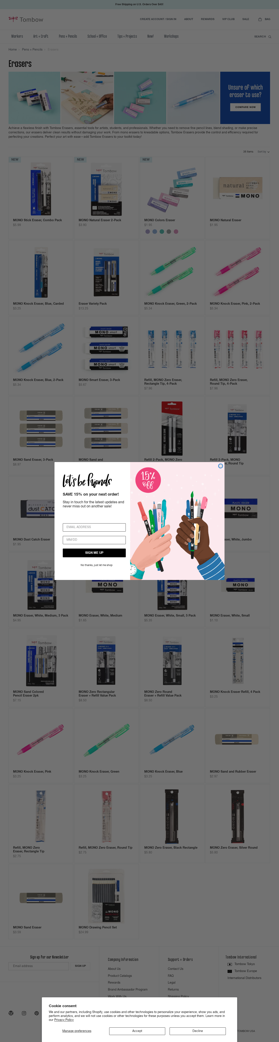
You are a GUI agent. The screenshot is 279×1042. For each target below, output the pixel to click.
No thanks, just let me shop (96, 565)
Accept (137, 1031)
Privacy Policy (64, 1020)
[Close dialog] (220, 466)
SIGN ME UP (94, 552)
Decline (197, 1031)
